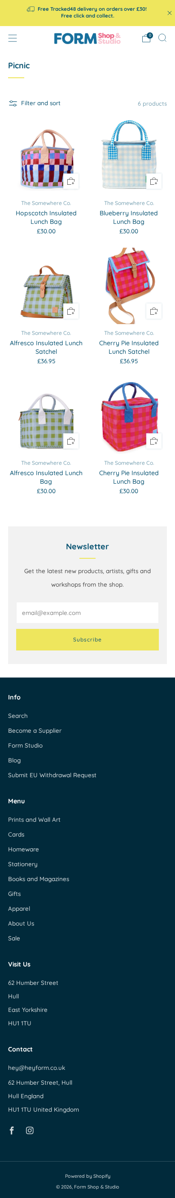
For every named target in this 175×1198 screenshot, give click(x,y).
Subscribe (87, 639)
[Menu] (12, 38)
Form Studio (25, 745)
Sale (14, 938)
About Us (21, 923)
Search (18, 715)
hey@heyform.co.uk (36, 1067)
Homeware (23, 849)
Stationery (23, 864)
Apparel (19, 908)
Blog (14, 760)
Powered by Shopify (87, 1176)
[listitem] (88, 13)
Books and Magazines (38, 878)
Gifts (14, 893)
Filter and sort (41, 103)
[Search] (162, 37)
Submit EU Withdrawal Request (52, 775)
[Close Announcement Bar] (169, 13)
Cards (16, 834)
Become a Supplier (34, 730)
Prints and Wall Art (34, 819)
